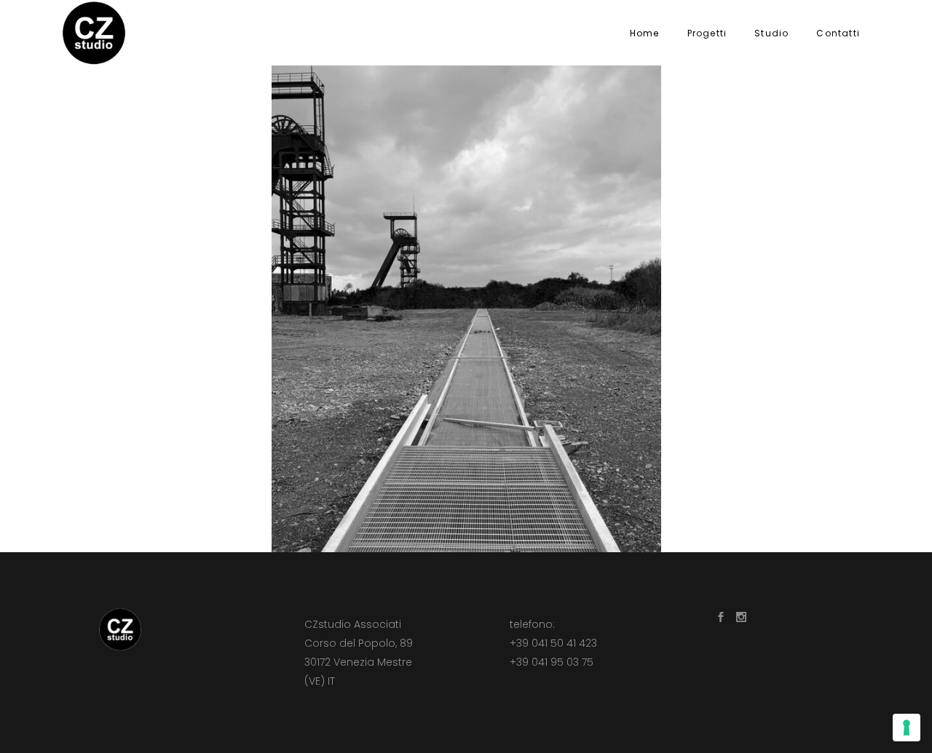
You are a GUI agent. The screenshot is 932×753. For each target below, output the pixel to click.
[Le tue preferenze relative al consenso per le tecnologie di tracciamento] (906, 727)
